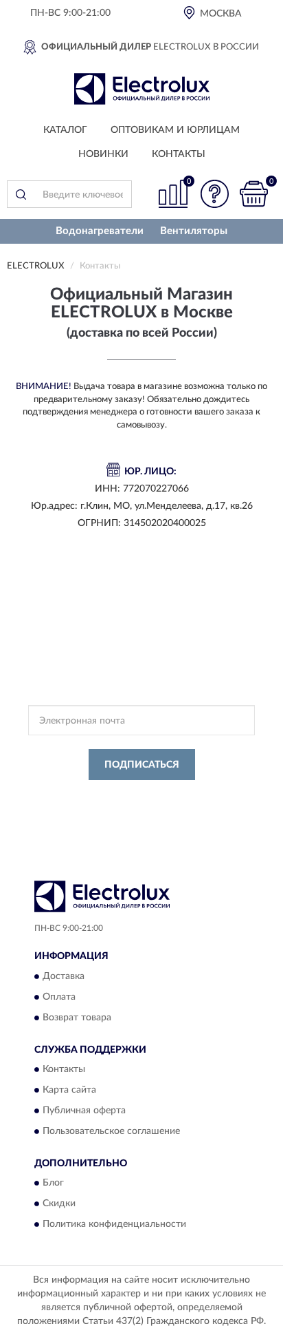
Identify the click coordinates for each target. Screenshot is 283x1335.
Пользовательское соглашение (111, 1131)
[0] (253, 194)
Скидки (59, 1204)
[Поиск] (20, 194)
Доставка (63, 976)
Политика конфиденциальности (114, 1225)
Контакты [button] (178, 154)
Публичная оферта (84, 1110)
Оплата (59, 997)
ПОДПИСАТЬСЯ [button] (141, 765)
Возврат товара (77, 1017)
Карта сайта (69, 1090)
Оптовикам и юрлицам (175, 130)
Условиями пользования (161, 807)
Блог (53, 1183)
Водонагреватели (100, 231)
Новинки (103, 154)
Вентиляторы (193, 231)
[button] (214, 194)
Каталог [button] (65, 130)
